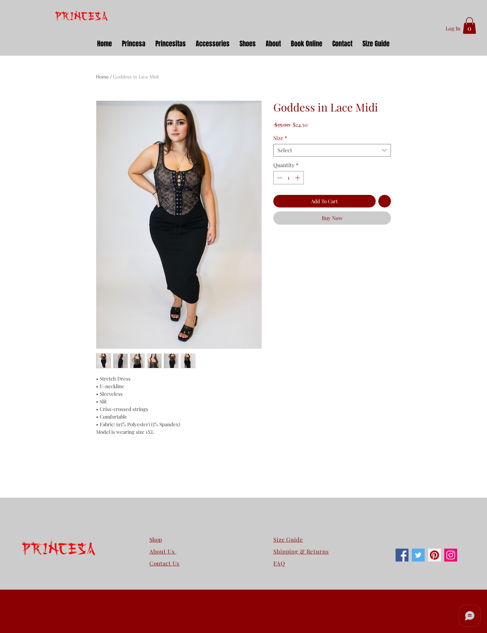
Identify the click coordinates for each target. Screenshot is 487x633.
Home (102, 77)
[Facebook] (402, 555)
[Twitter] (418, 555)
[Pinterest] (434, 555)
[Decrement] (279, 177)
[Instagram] (450, 555)
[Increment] (298, 177)
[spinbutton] (289, 177)
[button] (469, 25)
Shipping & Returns (301, 551)
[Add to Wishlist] (384, 201)
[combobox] (332, 150)
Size (280, 138)
